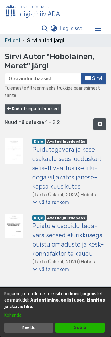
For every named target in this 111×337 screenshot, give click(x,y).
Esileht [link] (13, 40)
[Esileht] (35, 10)
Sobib (80, 327)
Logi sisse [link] (71, 28)
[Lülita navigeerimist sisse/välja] (97, 28)
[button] (44, 28)
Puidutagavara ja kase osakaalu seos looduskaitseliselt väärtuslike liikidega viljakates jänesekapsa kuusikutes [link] (68, 168)
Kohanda (13, 315)
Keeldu (28, 327)
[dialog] (55, 312)
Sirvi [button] (96, 78)
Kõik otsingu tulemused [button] (35, 108)
